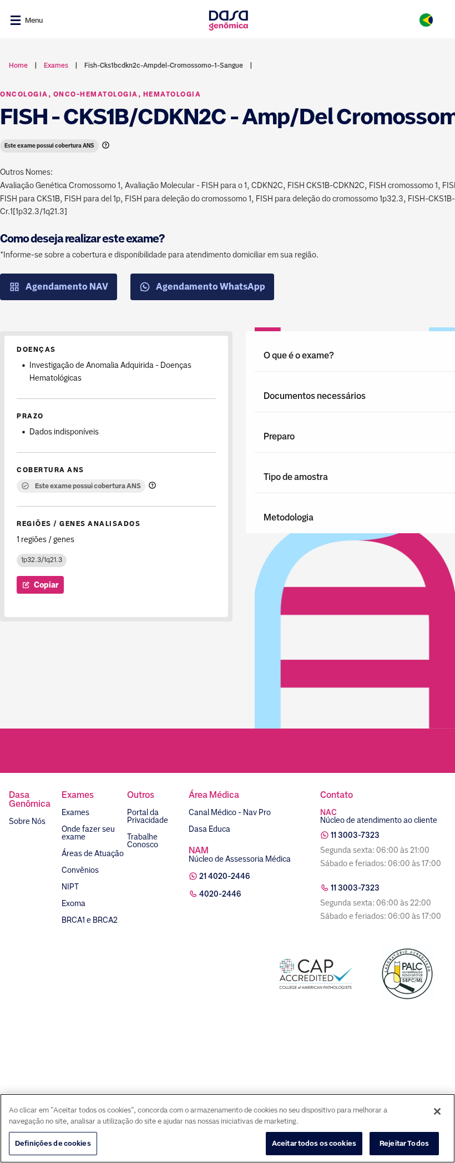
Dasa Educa (209, 829)
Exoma (73, 903)
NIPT (70, 886)
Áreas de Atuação (93, 853)
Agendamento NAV (67, 286)
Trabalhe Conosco (142, 840)
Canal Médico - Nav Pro (230, 812)
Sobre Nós (27, 821)
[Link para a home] (228, 20)
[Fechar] (437, 1111)
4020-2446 (220, 893)
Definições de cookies (53, 1143)
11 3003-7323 (355, 835)
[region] (227, 1128)
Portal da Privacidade (147, 816)
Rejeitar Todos (404, 1143)
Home (18, 65)
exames (56, 65)
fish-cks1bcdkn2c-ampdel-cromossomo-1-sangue (163, 65)
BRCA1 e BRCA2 (90, 920)
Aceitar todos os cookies (314, 1143)
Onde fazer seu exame (88, 833)
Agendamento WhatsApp (210, 286)
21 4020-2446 (224, 876)
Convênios (80, 870)
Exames (75, 812)
